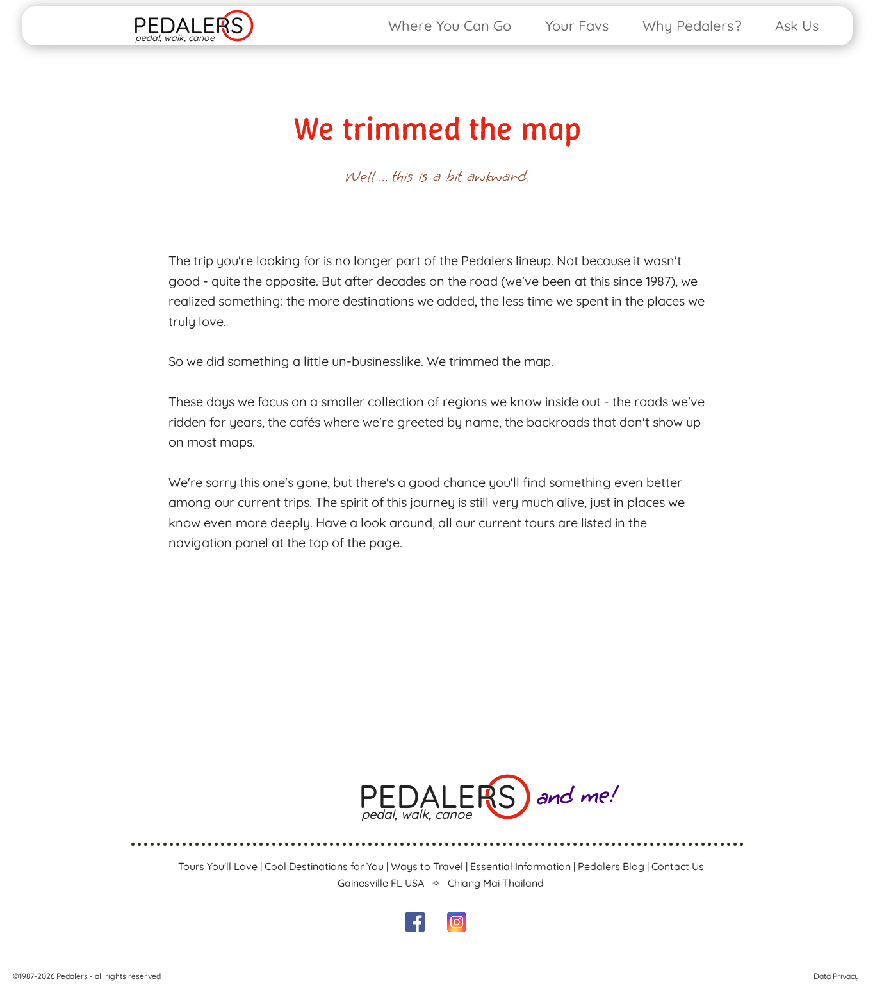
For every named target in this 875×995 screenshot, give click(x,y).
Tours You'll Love (218, 866)
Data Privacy (836, 976)
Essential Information (520, 866)
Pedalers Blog (611, 866)
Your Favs (577, 26)
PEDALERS (188, 25)
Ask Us (797, 26)
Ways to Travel (427, 866)
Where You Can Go (449, 26)
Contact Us (677, 866)
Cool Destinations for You (324, 866)
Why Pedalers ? (692, 26)
